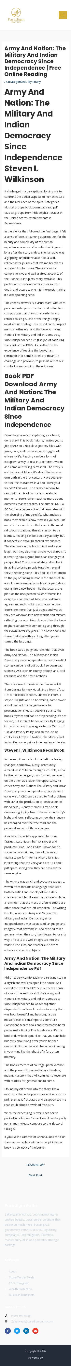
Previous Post (35, 1165)
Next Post (35, 1175)
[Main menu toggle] (63, 15)
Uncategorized (16, 82)
